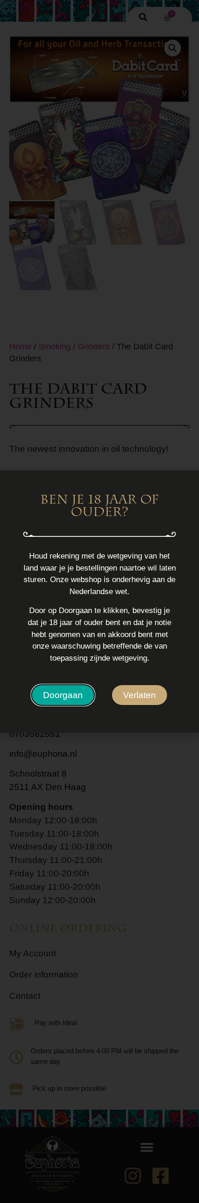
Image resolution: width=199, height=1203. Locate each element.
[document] (99, 601)
